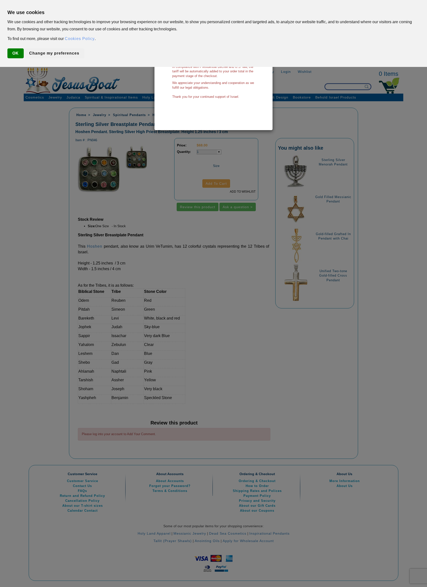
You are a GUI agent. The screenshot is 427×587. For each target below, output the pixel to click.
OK (15, 53)
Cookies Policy (80, 39)
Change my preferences (54, 53)
